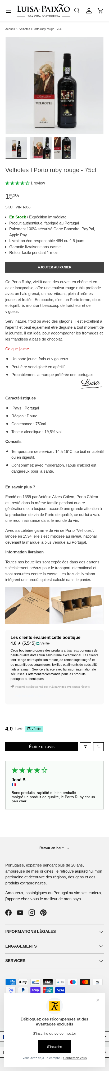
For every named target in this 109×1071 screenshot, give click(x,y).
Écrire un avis (41, 746)
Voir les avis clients (30, 696)
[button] (100, 11)
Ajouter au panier (54, 267)
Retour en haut (52, 848)
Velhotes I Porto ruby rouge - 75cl (40, 29)
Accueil (10, 29)
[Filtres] (85, 746)
